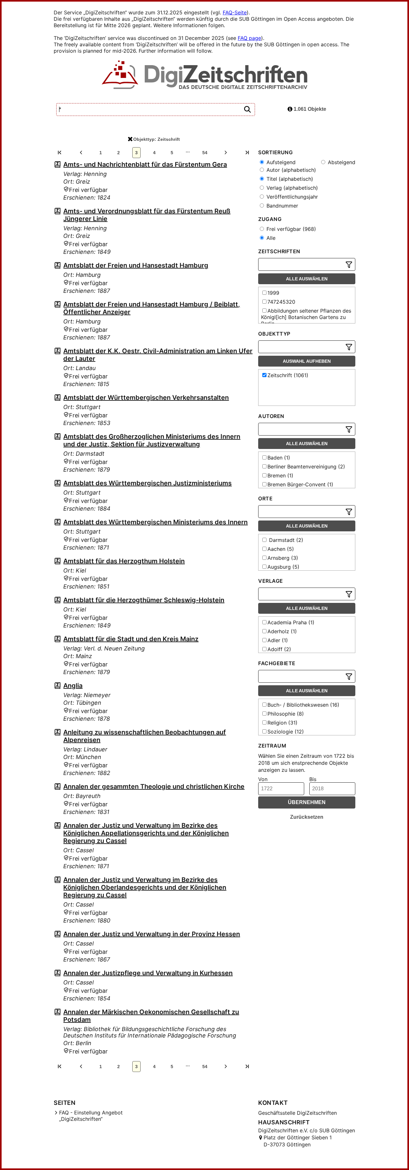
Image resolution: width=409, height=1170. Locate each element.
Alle (270, 238)
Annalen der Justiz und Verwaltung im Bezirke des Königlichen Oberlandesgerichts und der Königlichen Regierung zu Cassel (144, 887)
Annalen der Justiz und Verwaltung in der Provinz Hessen (151, 934)
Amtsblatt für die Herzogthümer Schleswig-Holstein (143, 600)
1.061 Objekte (309, 109)
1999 (273, 293)
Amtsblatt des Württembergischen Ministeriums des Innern (155, 522)
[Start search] (247, 109)
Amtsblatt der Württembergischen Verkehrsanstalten (146, 397)
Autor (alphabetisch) (290, 170)
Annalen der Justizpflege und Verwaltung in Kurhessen (148, 973)
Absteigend (340, 162)
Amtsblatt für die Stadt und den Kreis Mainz (130, 639)
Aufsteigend (280, 162)
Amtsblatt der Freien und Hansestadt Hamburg (135, 265)
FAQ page (249, 38)
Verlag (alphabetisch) (291, 188)
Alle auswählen (307, 278)
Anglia (72, 685)
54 (204, 152)
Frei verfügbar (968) (290, 229)
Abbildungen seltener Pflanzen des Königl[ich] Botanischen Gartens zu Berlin (306, 317)
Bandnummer (281, 205)
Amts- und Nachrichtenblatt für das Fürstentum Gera (145, 164)
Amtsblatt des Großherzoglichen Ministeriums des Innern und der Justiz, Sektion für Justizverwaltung (151, 440)
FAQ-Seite (235, 12)
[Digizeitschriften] (204, 75)
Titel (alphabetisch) (289, 179)
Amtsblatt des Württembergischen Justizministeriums (147, 483)
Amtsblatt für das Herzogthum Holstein (124, 561)
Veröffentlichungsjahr (291, 197)
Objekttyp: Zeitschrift (156, 139)
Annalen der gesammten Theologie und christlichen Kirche (153, 786)
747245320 (281, 302)
